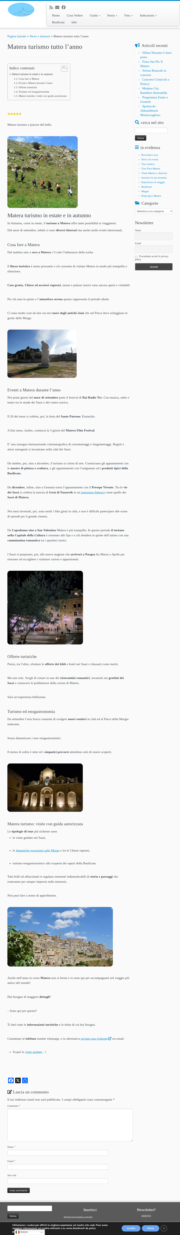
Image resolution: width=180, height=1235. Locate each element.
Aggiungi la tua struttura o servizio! (78, 1217)
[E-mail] (58, 7)
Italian (24, 1231)
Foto (127, 15)
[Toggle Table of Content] (62, 68)
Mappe (145, 191)
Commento (13, 1106)
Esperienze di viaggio (153, 182)
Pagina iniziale (16, 36)
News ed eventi (149, 159)
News (33, 36)
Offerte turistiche (28, 87)
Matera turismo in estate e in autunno (32, 74)
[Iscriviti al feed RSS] (52, 7)
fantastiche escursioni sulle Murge (37, 850)
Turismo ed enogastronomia (34, 91)
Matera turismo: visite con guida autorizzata (43, 96)
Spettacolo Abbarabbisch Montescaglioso (150, 110)
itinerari (45, 36)
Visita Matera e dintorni (154, 173)
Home (56, 15)
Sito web (11, 1175)
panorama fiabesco (93, 492)
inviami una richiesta (94, 1038)
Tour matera (148, 164)
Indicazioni (147, 15)
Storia (111, 15)
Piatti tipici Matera (151, 195)
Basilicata (58, 22)
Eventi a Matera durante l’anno (36, 83)
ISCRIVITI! (146, 1216)
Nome (11, 1147)
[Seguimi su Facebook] (65, 7)
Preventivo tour (149, 154)
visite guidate (33, 1052)
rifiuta (150, 1228)
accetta (131, 1228)
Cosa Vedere (75, 15)
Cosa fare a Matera (29, 78)
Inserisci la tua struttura (154, 177)
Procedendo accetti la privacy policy (151, 258)
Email (11, 1161)
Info (74, 22)
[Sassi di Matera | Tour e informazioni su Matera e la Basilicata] (21, 10)
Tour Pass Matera (150, 168)
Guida (94, 15)
